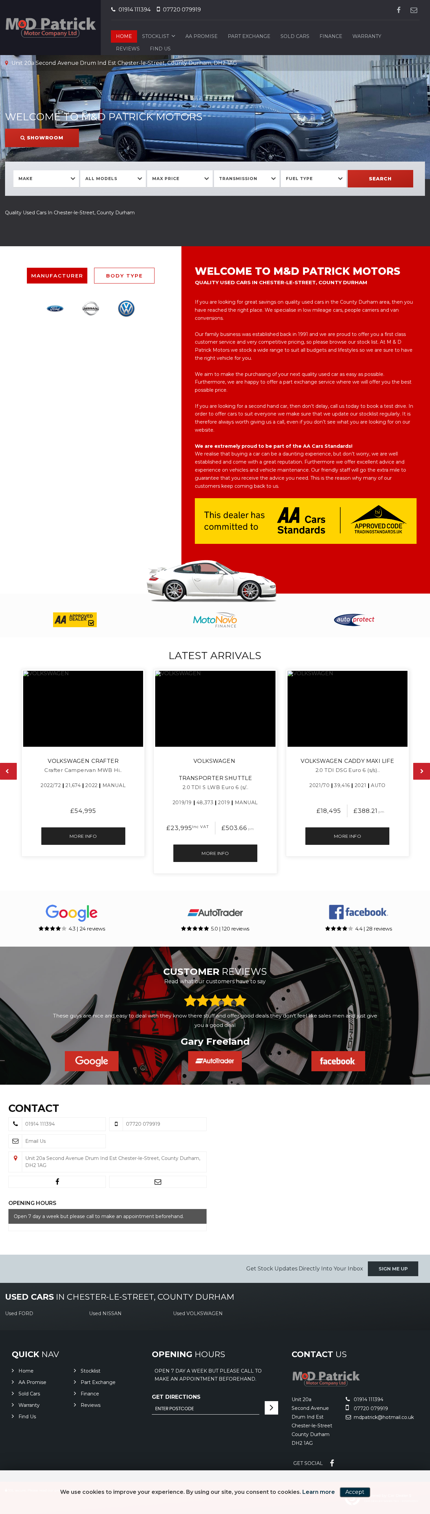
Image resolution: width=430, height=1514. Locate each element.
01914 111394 (133, 9)
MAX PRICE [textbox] (165, 178)
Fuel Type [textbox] (299, 178)
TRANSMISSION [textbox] (238, 178)
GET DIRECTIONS (176, 1397)
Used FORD (19, 1313)
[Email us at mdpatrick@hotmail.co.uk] (414, 10)
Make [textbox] (25, 178)
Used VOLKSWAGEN (198, 1313)
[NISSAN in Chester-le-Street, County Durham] (91, 308)
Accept (354, 1492)
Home (124, 36)
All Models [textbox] (101, 178)
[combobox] (46, 178)
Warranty (366, 36)
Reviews (128, 49)
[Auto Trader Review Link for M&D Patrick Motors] (215, 1061)
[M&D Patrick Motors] (326, 1385)
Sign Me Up (393, 1269)
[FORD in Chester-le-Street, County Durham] (55, 308)
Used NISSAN (105, 1313)
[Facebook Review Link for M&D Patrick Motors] (338, 1061)
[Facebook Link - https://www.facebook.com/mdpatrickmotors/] (398, 10)
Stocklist (155, 36)
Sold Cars (295, 36)
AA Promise (201, 36)
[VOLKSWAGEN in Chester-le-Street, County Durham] (126, 308)
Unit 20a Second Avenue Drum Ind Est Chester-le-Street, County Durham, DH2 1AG (123, 63)
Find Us (160, 49)
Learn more (318, 1492)
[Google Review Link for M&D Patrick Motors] (92, 1061)
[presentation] (8, 771)
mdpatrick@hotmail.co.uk (383, 1417)
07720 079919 (181, 9)
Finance (330, 36)
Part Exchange (249, 36)
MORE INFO (83, 836)
